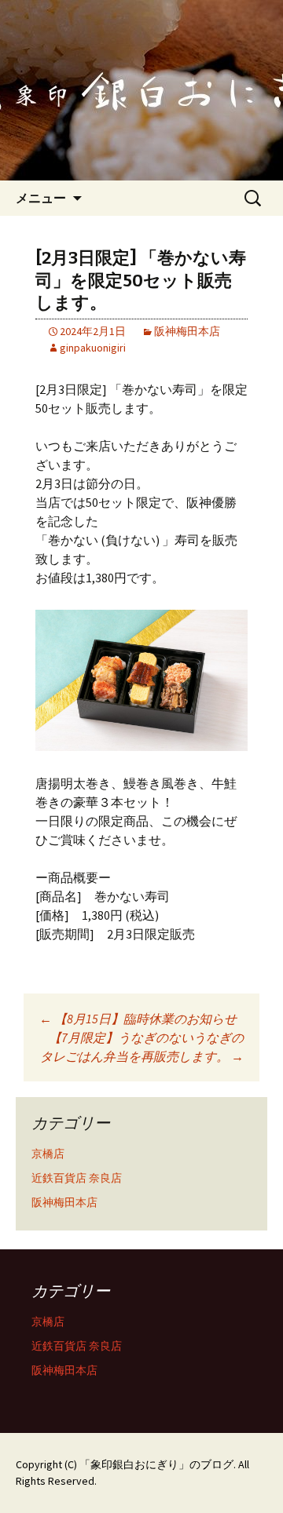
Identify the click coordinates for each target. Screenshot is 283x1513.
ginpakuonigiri (93, 348)
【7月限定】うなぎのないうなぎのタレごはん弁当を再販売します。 (142, 1047)
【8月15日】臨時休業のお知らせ (138, 1018)
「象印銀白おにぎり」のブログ (156, 1464)
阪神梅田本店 (187, 331)
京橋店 (47, 1154)
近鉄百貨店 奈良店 (76, 1178)
